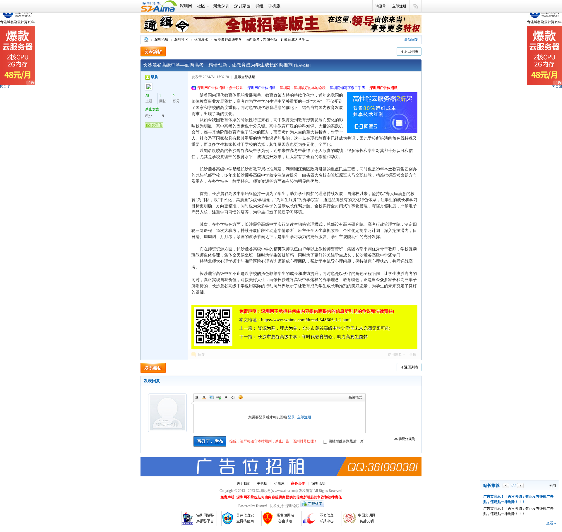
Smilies (241, 397)
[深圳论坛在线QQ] (312, 506)
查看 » (551, 523)
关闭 (552, 486)
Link (219, 397)
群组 (259, 6)
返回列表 (411, 51)
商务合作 (298, 483)
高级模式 (355, 397)
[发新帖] (153, 52)
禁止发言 (152, 109)
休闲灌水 (201, 39)
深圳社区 (181, 39)
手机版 (274, 6)
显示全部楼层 (244, 77)
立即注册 (399, 6)
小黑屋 (279, 483)
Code (233, 397)
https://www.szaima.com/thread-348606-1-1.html (306, 319)
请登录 (381, 6)
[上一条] (506, 485)
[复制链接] (302, 65)
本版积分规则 (404, 439)
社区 (201, 6)
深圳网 (186, 6)
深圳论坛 (146, 39)
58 (147, 96)
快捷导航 (415, 6)
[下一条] (520, 485)
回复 (201, 355)
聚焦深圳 (221, 6)
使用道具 (395, 355)
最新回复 (411, 39)
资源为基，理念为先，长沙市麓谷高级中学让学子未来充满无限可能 (324, 328)
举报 (412, 355)
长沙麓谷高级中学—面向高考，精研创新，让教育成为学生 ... (261, 39)
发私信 (156, 125)
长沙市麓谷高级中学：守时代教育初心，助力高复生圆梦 (313, 336)
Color (204, 397)
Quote (226, 397)
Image (211, 397)
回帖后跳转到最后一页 (346, 441)
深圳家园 (242, 6)
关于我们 (244, 483)
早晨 (154, 77)
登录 (291, 417)
